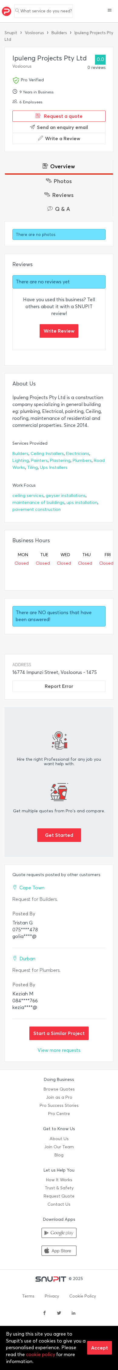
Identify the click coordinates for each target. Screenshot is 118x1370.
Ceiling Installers (47, 453)
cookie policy (40, 1354)
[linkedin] (73, 1313)
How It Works (59, 1179)
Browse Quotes (59, 1089)
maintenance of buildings (38, 502)
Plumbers (82, 460)
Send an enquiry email (62, 127)
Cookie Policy (82, 1296)
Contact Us (59, 1204)
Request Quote (59, 1196)
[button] (109, 11)
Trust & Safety (59, 1188)
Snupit (11, 32)
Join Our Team (59, 1146)
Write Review (59, 331)
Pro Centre (59, 1113)
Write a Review (62, 138)
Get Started (59, 835)
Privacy (52, 1296)
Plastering (60, 460)
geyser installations (66, 495)
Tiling (32, 467)
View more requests (59, 1050)
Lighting (20, 460)
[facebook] (44, 1313)
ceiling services (28, 495)
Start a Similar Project (59, 1033)
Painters (39, 460)
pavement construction (36, 509)
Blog (59, 1155)
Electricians (77, 453)
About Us (59, 1138)
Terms (28, 1296)
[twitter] (59, 1313)
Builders (59, 32)
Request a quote (63, 116)
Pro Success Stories (59, 1105)
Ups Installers (53, 467)
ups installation (82, 502)
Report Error (59, 686)
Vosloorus (34, 32)
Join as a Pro (59, 1097)
